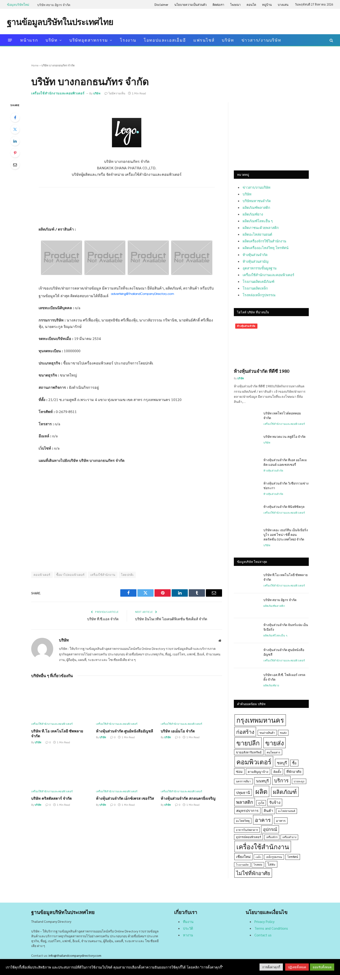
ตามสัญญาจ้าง (258, 771)
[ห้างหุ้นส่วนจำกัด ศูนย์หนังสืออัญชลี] (126, 701)
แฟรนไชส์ (204, 40)
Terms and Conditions (271, 928)
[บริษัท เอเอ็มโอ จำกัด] (191, 701)
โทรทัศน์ (292, 857)
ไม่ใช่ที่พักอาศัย (253, 873)
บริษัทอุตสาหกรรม (88, 40)
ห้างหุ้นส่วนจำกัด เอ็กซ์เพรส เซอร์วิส (125, 798)
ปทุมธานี (243, 792)
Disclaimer (161, 4)
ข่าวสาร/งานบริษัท (261, 40)
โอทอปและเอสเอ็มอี (165, 40)
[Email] (15, 164)
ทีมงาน (188, 921)
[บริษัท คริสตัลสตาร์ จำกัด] (62, 768)
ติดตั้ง (277, 771)
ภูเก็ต (261, 803)
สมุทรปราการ (247, 810)
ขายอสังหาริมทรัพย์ (249, 752)
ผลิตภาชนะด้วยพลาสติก (261, 227)
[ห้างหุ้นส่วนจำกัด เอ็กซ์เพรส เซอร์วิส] (126, 768)
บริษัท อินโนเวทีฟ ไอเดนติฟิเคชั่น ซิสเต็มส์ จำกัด (171, 619)
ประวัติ (188, 928)
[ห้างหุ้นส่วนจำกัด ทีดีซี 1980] (271, 343)
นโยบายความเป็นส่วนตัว (190, 4)
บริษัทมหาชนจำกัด (257, 200)
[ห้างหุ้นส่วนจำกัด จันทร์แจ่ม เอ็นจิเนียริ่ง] (246, 630)
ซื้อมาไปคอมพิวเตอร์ (70, 575)
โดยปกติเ (127, 575)
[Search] (331, 40)
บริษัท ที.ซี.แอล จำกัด (103, 619)
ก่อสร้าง (245, 731)
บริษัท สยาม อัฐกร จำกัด (53, 5)
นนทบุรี (262, 780)
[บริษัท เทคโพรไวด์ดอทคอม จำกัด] (246, 419)
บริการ (281, 780)
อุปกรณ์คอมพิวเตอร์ (248, 837)
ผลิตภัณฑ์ (285, 791)
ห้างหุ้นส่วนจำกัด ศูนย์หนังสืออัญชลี (124, 730)
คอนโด (251, 4)
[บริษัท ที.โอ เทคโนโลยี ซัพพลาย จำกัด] (62, 701)
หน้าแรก (29, 40)
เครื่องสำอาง (289, 837)
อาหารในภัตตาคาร (247, 830)
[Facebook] (15, 117)
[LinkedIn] (15, 141)
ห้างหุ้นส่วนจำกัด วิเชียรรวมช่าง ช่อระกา (286, 485)
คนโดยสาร (273, 752)
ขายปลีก (248, 743)
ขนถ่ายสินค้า (267, 732)
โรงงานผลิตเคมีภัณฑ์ (258, 281)
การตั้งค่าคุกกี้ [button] (271, 967)
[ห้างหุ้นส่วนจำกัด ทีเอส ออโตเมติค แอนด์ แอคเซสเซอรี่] (246, 466)
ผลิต (261, 791)
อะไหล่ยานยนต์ (286, 811)
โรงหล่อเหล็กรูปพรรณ (259, 295)
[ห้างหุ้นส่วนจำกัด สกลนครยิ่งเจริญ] (191, 768)
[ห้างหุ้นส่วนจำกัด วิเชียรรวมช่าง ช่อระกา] (246, 489)
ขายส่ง (274, 743)
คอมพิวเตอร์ (42, 575)
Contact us (263, 935)
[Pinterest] (15, 152)
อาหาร (281, 820)
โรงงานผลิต (242, 864)
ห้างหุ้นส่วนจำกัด (255, 254)
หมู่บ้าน (267, 4)
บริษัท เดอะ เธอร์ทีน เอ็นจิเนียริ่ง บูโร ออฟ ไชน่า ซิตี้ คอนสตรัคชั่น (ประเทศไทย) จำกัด (285, 534)
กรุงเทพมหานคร (260, 720)
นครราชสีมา (243, 781)
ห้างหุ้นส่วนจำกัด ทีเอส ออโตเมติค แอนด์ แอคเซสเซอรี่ (285, 462)
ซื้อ (294, 763)
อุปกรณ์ (270, 829)
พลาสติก (244, 802)
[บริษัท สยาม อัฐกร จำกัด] (246, 605)
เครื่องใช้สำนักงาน (102, 575)
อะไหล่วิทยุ (243, 821)
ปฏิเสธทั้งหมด (297, 967)
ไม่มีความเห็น (116, 93)
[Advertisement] (249, 21)
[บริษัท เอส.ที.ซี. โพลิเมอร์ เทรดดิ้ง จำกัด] (246, 680)
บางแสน (283, 4)
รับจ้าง (274, 802)
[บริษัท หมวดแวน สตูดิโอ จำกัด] (246, 442)
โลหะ (271, 864)
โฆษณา (235, 4)
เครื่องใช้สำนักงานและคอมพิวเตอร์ (58, 93)
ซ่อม (239, 771)
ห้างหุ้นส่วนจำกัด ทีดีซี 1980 (261, 371)
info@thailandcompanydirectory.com (75, 955)
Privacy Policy (264, 921)
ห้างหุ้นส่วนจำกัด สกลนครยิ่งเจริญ (188, 798)
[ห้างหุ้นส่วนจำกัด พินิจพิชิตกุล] (246, 512)
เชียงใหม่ (243, 856)
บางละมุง (299, 781)
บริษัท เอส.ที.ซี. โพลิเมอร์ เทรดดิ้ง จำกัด (284, 677)
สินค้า (268, 810)
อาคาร (263, 819)
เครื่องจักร (272, 837)
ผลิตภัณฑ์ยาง (253, 214)
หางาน (188, 935)
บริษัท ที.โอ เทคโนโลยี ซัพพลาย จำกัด (57, 733)
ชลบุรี (282, 762)
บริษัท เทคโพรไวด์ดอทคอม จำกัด (282, 415)
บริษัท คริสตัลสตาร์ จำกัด (51, 798)
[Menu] (10, 40)
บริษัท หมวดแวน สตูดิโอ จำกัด (284, 436)
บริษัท (52, 40)
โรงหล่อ (257, 864)
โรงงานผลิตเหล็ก (255, 288)
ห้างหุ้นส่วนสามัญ (256, 261)
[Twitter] (15, 129)
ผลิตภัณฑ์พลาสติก (256, 207)
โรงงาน (128, 40)
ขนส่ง (283, 732)
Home (35, 65)
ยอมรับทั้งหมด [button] (322, 967)
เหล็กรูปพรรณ (274, 857)
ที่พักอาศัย (293, 771)
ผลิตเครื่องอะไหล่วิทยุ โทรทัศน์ (265, 247)
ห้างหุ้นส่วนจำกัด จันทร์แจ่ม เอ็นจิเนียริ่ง (285, 627)
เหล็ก (258, 856)
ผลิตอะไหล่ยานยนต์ (257, 234)
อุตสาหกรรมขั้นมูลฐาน (259, 268)
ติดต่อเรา (218, 4)
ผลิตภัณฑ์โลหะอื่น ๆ (258, 221)
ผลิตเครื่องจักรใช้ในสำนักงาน (264, 241)
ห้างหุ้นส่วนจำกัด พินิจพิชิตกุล (284, 506)
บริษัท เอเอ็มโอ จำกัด (178, 730)
